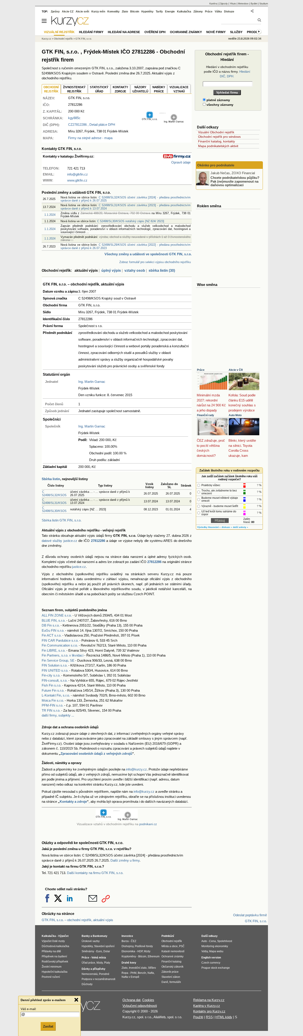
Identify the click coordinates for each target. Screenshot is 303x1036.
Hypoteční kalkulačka (54, 971)
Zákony (198, 11)
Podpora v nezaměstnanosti (98, 979)
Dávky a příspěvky (93, 968)
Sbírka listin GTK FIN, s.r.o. (61, 520)
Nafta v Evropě (130, 976)
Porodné (104, 974)
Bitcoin (134, 11)
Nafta (151, 972)
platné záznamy (218, 100)
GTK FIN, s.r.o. (83, 38)
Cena (212, 941)
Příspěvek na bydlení (54, 956)
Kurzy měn (98, 11)
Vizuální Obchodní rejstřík (216, 132)
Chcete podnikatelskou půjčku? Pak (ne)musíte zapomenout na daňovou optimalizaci (235, 181)
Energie (170, 11)
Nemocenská (90, 974)
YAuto (233, 3)
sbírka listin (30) (162, 270)
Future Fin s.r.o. (53, 690)
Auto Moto (235, 415)
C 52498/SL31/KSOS (54, 501)
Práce (201, 369)
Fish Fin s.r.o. (51, 685)
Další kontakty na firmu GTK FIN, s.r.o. (95, 873)
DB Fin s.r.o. (51, 625)
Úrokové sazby (91, 941)
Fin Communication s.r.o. (60, 645)
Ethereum (153, 956)
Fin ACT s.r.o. (51, 635)
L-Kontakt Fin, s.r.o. (56, 695)
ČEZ (133, 941)
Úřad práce (88, 962)
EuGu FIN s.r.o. (53, 630)
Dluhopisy (128, 946)
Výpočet (63, 936)
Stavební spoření (104, 946)
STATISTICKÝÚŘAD (99, 89)
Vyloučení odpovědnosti (139, 1006)
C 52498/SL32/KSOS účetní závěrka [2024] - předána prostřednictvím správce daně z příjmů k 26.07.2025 (126, 199)
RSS (209, 1017)
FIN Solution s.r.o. (54, 665)
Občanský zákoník (172, 966)
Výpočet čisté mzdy (53, 941)
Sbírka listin (51, 479)
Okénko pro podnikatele (215, 165)
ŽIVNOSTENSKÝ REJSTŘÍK (74, 89)
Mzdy (99, 962)
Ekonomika (128, 951)
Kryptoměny (129, 956)
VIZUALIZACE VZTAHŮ (179, 89)
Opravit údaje (181, 162)
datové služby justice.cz (59, 541)
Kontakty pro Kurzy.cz (209, 1011)
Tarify (159, 11)
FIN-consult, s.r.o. (54, 680)
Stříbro (152, 967)
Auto (204, 941)
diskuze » (227, 527)
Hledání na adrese (124, 32)
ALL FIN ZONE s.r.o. (57, 615)
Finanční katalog (171, 961)
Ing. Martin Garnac (91, 381)
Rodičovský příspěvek (55, 961)
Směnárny (88, 951)
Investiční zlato (138, 967)
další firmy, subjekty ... (58, 715)
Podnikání (167, 936)
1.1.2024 (49, 214)
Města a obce (169, 946)
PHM (133, 972)
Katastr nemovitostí (172, 951)
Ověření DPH (154, 32)
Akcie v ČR (236, 369)
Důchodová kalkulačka (55, 946)
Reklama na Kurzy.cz (208, 1000)
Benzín (142, 972)
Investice (127, 936)
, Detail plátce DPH (91, 124)
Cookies (148, 1000)
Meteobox (243, 3)
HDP (140, 951)
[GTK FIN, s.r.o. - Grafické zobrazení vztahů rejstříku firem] (163, 122)
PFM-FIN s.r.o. (52, 705)
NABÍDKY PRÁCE (158, 89)
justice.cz (79, 567)
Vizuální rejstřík (59, 32)
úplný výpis (111, 270)
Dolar (106, 951)
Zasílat (48, 1026)
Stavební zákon (170, 976)
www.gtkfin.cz (77, 180)
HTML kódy (223, 1017)
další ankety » (240, 527)
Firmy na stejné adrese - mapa (90, 138)
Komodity (113, 11)
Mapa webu (216, 951)
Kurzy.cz (46, 38)
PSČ (182, 946)
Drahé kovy (129, 962)
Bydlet (254, 3)
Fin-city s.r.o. (51, 675)
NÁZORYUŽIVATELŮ (140, 89)
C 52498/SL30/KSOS (54, 509)
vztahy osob (134, 270)
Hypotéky (147, 11)
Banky (86, 936)
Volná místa (98, 957)
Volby (204, 951)
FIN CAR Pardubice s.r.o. (60, 640)
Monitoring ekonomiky (214, 946)
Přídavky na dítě (51, 951)
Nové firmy (216, 32)
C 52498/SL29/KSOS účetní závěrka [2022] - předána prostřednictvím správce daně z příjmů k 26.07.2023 (126, 246)
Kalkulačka (184, 11)
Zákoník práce (170, 971)
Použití (198, 1017)
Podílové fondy (144, 946)
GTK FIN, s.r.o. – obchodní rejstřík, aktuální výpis (77, 920)
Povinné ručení (51, 976)
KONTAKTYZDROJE (120, 89)
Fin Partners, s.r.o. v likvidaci (62, 655)
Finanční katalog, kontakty (216, 141)
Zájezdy (223, 3)
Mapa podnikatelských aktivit (218, 146)
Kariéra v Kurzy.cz (206, 1006)
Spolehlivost (224, 941)
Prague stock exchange (215, 967)
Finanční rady (205, 415)
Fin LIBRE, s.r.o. (53, 650)
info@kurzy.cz (136, 769)
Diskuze (229, 11)
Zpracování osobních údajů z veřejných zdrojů (96, 753)
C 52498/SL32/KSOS (54, 493)
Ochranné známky (186, 32)
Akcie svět (82, 11)
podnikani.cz (148, 824)
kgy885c (74, 118)
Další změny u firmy (125, 860)
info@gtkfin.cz (77, 174)
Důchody (87, 984)
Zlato (125, 11)
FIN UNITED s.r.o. (55, 670)
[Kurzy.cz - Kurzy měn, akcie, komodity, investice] (70, 25)
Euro (99, 951)
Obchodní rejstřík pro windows (219, 136)
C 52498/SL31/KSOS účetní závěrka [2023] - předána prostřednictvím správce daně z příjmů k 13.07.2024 (126, 207)
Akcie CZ (67, 11)
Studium (263, 3)
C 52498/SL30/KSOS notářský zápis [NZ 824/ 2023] (130, 221)
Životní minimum (51, 966)
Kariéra (213, 3)
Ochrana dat (131, 1000)
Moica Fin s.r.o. (53, 700)
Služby (236, 32)
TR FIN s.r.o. (51, 710)
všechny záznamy (219, 104)
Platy (107, 962)
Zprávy (55, 11)
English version (211, 957)
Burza (125, 941)
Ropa (125, 972)
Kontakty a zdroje (73, 801)
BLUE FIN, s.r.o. (53, 620)
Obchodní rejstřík (63, 38)
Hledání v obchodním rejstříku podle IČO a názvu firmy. (227, 71)
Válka (218, 11)
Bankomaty (100, 936)
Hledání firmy (91, 32)
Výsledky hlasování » (209, 527)
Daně (164, 982)
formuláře (175, 982)
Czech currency (210, 962)
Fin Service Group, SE (58, 660)
